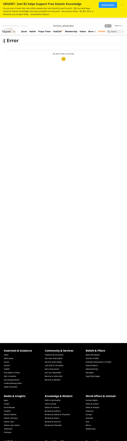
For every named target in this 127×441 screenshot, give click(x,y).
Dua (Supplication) (11, 380)
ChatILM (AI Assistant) (54, 355)
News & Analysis (92, 407)
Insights (7, 411)
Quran (6, 362)
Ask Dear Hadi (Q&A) (53, 358)
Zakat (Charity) (92, 369)
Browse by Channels (53, 425)
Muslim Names (10, 414)
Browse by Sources (53, 421)
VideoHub (8, 429)
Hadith (7, 369)
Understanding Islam (13, 383)
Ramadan (90, 372)
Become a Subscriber (54, 376)
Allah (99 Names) (93, 355)
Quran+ (7, 365)
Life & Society (50, 404)
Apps (6, 400)
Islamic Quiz (9, 421)
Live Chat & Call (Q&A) (54, 365)
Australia (89, 418)
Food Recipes (9, 407)
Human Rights (92, 400)
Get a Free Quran (52, 369)
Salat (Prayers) (92, 365)
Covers (7, 404)
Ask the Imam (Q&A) (53, 362)
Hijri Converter (10, 376)
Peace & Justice (92, 404)
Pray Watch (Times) (12, 372)
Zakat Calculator (10, 387)
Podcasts (7, 432)
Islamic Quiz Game (11, 425)
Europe (89, 414)
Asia (87, 421)
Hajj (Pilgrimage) (93, 376)
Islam (6, 355)
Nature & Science (52, 407)
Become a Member (53, 380)
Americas (89, 411)
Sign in (108, 26)
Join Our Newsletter (53, 372)
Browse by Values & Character (57, 414)
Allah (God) (8, 358)
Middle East (90, 429)
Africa (88, 425)
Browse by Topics (52, 418)
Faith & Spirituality (52, 400)
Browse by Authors (53, 411)
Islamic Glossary (10, 418)
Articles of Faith (92, 358)
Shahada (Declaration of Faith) (98, 362)
